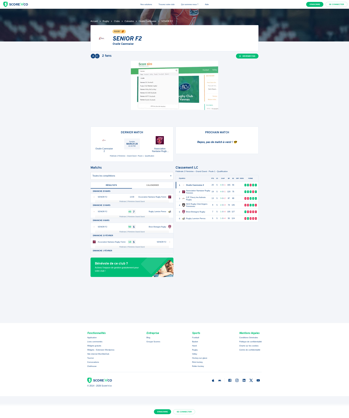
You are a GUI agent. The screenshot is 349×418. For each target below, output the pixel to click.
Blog (148, 337)
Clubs (117, 21)
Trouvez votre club (166, 4)
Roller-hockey (198, 366)
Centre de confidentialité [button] (249, 350)
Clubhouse (92, 366)
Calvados (129, 21)
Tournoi (90, 358)
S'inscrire (314, 4)
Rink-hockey (197, 362)
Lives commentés (94, 342)
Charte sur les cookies (248, 346)
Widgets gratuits (94, 346)
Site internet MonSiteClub (98, 354)
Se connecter (336, 4)
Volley (194, 354)
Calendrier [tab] (152, 185)
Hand (194, 346)
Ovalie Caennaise (147, 21)
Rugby (106, 21)
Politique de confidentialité (250, 342)
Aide (207, 4)
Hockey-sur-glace (199, 358)
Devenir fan (249, 56)
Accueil (94, 21)
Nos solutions (146, 4)
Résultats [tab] (111, 185)
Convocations (93, 362)
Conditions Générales (248, 337)
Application (92, 337)
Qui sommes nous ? (189, 4)
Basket (195, 342)
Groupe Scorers (153, 342)
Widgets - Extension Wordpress (100, 350)
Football (195, 337)
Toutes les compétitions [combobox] (103, 176)
